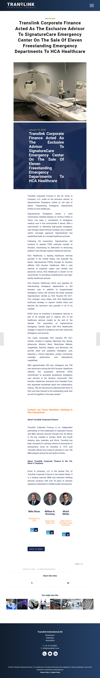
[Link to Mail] (36, 530)
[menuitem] (90, 5)
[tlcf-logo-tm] (21, 5)
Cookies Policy (55, 672)
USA (81, 564)
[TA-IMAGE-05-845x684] (50, 91)
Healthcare (50, 19)
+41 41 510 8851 (51, 646)
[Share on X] (32, 583)
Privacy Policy (44, 672)
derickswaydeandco (47, 569)
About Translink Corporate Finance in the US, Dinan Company (50, 462)
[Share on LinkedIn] (68, 583)
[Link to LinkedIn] (32, 530)
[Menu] (90, 5)
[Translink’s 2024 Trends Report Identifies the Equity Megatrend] (98, 339)
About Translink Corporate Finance (43, 419)
